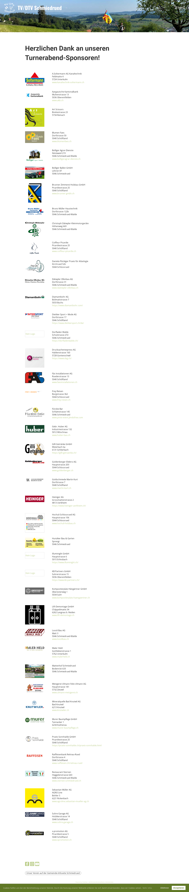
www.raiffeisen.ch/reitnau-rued (67, 763)
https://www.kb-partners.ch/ (65, 580)
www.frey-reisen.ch (61, 399)
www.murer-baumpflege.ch (65, 727)
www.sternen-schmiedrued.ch (66, 780)
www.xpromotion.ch (62, 839)
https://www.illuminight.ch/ (65, 562)
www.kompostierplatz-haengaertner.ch (71, 597)
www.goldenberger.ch (62, 470)
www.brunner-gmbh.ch (63, 193)
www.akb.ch (58, 100)
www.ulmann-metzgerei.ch (65, 692)
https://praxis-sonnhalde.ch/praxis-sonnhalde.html (77, 745)
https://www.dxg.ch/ (61, 358)
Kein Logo (30, 333)
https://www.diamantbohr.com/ (67, 305)
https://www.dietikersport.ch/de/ (68, 323)
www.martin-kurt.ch (61, 488)
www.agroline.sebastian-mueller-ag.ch (70, 801)
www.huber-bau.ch (61, 435)
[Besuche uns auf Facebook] (27, 864)
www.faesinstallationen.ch (64, 382)
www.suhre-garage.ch (62, 822)
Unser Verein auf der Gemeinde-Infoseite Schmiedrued (53, 873)
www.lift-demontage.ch (63, 615)
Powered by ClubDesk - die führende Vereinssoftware (90, 882)
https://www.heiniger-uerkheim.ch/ (69, 505)
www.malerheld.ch (61, 656)
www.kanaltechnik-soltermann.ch (68, 82)
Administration (109, 882)
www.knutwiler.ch (60, 710)
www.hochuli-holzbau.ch (64, 523)
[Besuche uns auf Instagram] (32, 864)
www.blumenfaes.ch (61, 141)
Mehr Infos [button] (147, 888)
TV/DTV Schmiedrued (40, 7)
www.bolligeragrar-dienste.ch (66, 159)
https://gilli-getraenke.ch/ (64, 452)
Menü (181, 7)
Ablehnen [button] (164, 888)
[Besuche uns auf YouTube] (37, 864)
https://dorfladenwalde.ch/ (65, 340)
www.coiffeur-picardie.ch (64, 251)
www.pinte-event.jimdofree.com (67, 417)
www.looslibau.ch (60, 639)
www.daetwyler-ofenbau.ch (65, 287)
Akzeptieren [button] (178, 888)
